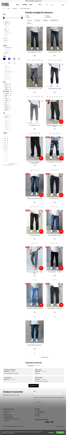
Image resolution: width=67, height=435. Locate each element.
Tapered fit (8, 108)
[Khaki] (19, 59)
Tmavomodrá (8, 78)
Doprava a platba (7, 414)
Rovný (7, 104)
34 (6, 145)
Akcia (7, 23)
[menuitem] (18, 4)
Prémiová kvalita (9, 33)
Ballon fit (7, 109)
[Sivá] (14, 59)
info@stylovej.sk (40, 411)
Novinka (7, 25)
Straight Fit (8, 91)
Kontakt (5, 412)
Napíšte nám (6, 420)
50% (6, 35)
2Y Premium (8, 47)
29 (6, 136)
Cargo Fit (7, 100)
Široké (7, 122)
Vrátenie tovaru (7, 411)
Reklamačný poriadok (8, 417)
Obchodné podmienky (8, 416)
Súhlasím (61, 432)
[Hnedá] (14, 62)
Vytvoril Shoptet (61, 426)
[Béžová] (4, 62)
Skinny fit (8, 84)
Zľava (7, 29)
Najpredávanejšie (54, 20)
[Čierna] (4, 59)
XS (6, 151)
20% (6, 36)
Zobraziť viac (33, 385)
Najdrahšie (45, 20)
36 (6, 147)
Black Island (8, 49)
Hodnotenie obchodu (33, 363)
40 (6, 160)
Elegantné (7, 116)
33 (6, 144)
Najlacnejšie (37, 20)
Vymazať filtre (12, 163)
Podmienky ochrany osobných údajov (11, 418)
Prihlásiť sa (38, 401)
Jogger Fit (8, 87)
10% (6, 42)
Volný (7, 102)
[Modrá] (9, 59)
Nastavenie (51, 432)
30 (6, 138)
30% (6, 38)
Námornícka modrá (9, 71)
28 (6, 134)
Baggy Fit (8, 95)
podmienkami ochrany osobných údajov (55, 397)
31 (6, 140)
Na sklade (8, 22)
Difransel (7, 51)
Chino (7, 96)
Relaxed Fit (8, 93)
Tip (6, 27)
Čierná (7, 69)
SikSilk (7, 53)
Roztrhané (8, 114)
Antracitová (8, 67)
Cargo (7, 118)
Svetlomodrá (8, 77)
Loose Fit (8, 98)
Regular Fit (8, 89)
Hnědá (7, 66)
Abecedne (29, 23)
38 (6, 149)
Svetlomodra (8, 73)
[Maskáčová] (9, 62)
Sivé (6, 75)
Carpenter (7, 120)
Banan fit (8, 106)
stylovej (38, 415)
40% (6, 40)
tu (14, 433)
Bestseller (7, 31)
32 (6, 142)
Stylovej (38, 414)
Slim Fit (7, 85)
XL (6, 158)
